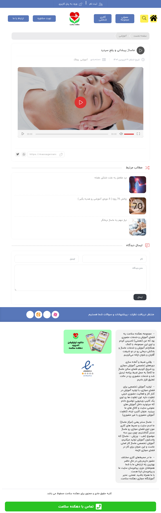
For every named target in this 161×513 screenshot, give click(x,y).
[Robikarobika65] (47, 314)
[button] (80, 102)
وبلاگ (76, 59)
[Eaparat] (55, 314)
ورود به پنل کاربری (68, 3)
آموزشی (123, 35)
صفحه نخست (140, 35)
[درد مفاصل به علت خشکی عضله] (137, 184)
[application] (80, 102)
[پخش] (23, 134)
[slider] (129, 133)
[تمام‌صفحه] (138, 134)
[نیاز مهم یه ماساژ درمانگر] (137, 226)
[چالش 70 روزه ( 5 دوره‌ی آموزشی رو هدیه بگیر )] (137, 205)
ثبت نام (93, 3)
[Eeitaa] (38, 314)
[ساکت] (121, 134)
